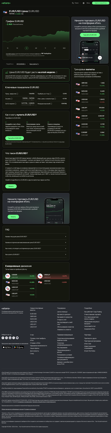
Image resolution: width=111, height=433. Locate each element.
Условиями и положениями (24, 402)
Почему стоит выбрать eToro (38, 339)
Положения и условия (64, 355)
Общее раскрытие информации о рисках (13, 409)
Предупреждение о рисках (64, 351)
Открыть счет (62, 319)
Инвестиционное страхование (90, 347)
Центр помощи (62, 312)
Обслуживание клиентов (65, 327)
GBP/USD (33, 316)
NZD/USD (33, 319)
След (32, 353)
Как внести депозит (64, 314)
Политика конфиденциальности (64, 344)
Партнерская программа (92, 341)
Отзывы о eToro (35, 343)
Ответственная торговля (92, 314)
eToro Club (87, 344)
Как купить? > (34, 64)
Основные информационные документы (66, 358)
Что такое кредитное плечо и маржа (91, 318)
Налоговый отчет (90, 326)
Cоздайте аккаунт (11, 54)
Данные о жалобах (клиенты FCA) (65, 363)
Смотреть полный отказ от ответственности (44, 402)
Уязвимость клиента (64, 329)
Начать (11, 186)
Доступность (34, 351)
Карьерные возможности (38, 345)
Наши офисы (34, 348)
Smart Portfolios (89, 351)
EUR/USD (33, 314)
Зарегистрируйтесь (101, 3)
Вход (88, 3)
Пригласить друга (90, 338)
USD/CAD (33, 322)
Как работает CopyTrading (93, 312)
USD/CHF (33, 327)
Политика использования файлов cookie (65, 339)
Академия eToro (89, 329)
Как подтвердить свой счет (64, 323)
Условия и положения (30, 409)
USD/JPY (33, 324)
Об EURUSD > (21, 64)
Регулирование (62, 347)
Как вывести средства (64, 317)
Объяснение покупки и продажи (91, 322)
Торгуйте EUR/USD (90, 35)
